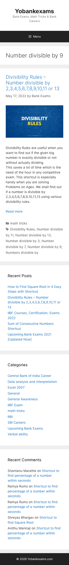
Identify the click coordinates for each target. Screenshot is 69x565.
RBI (10, 417)
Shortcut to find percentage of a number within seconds (33, 475)
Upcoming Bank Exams (25, 428)
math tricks (18, 223)
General (14, 393)
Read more (14, 211)
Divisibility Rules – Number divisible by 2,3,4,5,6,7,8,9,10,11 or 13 (32, 82)
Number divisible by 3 (23, 241)
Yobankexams (34, 11)
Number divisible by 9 (45, 247)
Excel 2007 (16, 387)
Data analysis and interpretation (32, 382)
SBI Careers (17, 422)
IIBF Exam (15, 405)
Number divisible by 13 (33, 235)
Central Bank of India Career (29, 376)
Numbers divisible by (22, 253)
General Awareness (23, 399)
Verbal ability (18, 434)
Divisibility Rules (22, 229)
